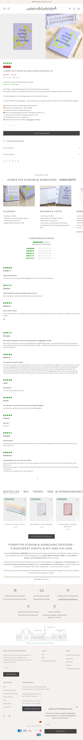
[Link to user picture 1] (8, 323)
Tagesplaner (69, 658)
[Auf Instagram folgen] (10, 716)
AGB (4, 700)
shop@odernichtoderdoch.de (67, 599)
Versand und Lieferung (10, 693)
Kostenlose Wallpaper (73, 655)
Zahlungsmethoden (9, 690)
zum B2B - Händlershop (49, 661)
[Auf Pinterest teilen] (15, 161)
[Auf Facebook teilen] (9, 161)
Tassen (38, 491)
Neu (26, 491)
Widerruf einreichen (32, 709)
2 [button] (40, 478)
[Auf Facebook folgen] (4, 716)
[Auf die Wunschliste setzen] (24, 499)
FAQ (4, 687)
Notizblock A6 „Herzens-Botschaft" (68, 525)
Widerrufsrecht (8, 697)
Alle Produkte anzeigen (41, 536)
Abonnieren (11, 674)
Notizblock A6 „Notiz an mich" (41, 524)
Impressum (7, 707)
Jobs (43, 654)
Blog (43, 657)
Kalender (68, 665)
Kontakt (44, 651)
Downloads (30, 120)
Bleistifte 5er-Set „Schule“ (15, 524)
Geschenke (69, 662)
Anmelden (60, 731)
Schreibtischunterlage (73, 668)
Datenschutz (7, 703)
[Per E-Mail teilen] (18, 161)
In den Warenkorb (41, 133)
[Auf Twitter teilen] (12, 161)
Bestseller (11, 491)
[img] (7, 268)
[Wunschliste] (9, 9)
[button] (7, 63)
